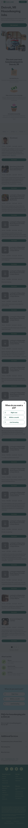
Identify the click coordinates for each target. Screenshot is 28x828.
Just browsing (14, 422)
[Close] (24, 403)
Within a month (14, 417)
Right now (14, 412)
